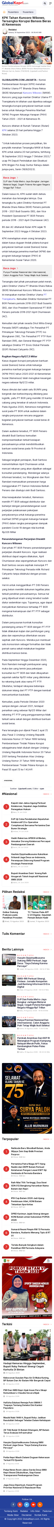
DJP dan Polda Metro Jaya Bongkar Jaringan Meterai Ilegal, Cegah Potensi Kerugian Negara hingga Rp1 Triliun (26, 184)
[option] (14, 910)
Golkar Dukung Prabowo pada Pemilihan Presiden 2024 (12, 916)
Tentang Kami (11, 1511)
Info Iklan (35, 1511)
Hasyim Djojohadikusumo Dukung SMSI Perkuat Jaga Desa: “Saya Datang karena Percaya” (32, 961)
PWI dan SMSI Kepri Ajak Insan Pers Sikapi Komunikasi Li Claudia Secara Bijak (25, 1391)
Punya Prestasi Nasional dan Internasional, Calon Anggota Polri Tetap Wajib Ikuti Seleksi (25, 274)
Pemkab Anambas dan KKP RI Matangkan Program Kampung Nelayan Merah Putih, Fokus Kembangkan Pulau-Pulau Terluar (34, 1043)
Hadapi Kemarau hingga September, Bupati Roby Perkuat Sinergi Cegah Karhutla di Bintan (24, 1366)
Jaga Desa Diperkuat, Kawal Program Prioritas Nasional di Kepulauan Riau (22, 1486)
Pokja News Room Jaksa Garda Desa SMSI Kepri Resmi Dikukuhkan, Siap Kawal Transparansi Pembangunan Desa (25, 1472)
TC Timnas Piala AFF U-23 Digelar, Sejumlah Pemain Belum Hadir (39, 915)
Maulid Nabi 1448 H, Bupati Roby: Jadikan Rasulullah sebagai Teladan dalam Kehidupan (26, 1419)
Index (46, 794)
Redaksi (13, 29)
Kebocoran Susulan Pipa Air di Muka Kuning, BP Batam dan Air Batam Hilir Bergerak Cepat (26, 1379)
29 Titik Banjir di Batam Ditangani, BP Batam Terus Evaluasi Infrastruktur (26, 1431)
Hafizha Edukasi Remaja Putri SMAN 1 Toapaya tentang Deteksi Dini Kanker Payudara (22, 1405)
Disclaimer (27, 1515)
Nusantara (13, 12)
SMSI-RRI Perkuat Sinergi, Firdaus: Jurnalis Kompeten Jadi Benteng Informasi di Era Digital (33, 982)
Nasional (9, 780)
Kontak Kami (40, 1515)
